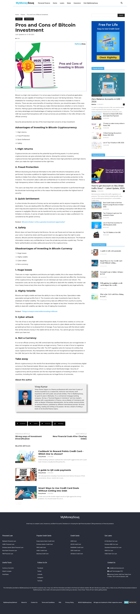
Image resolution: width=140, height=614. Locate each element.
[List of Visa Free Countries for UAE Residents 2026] (96, 225)
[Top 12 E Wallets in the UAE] (96, 234)
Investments (29, 19)
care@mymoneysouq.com (116, 568)
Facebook (40, 568)
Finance (23, 14)
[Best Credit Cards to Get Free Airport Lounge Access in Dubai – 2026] (96, 205)
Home (17, 14)
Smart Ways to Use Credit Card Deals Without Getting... (111, 262)
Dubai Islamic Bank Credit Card (45, 541)
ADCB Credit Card (76, 544)
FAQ (60, 602)
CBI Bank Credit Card (77, 553)
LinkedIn (39, 574)
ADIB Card (73, 541)
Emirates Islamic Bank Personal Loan (12, 547)
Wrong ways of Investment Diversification (28, 437)
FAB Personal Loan (7, 553)
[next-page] (20, 503)
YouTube (39, 580)
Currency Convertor (8, 568)
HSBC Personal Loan (8, 544)
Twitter (39, 571)
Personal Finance (96, 95)
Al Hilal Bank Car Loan (111, 541)
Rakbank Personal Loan (9, 541)
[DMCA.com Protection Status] (130, 605)
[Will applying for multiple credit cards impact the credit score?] (95, 285)
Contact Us (34, 602)
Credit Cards (19, 462)
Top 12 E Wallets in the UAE (112, 232)
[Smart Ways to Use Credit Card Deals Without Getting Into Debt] (26, 492)
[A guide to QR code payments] (26, 474)
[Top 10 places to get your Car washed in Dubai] (96, 215)
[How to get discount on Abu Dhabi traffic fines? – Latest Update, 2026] (108, 171)
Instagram (40, 577)
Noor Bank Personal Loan (9, 550)
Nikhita (94, 104)
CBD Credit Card (75, 550)
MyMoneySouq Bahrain (10, 602)
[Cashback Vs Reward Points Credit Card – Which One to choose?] (26, 455)
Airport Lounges (6, 571)
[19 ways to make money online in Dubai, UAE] (96, 125)
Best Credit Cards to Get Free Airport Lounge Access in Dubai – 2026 (113, 205)
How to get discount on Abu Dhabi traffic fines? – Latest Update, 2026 (108, 187)
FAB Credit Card (41, 547)
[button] (122, 3)
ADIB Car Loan (109, 550)
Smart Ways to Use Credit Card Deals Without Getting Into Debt (58, 489)
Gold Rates (5, 574)
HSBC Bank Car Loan (111, 553)
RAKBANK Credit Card (77, 547)
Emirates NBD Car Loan (111, 544)
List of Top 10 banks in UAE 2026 (113, 142)
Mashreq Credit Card (42, 553)
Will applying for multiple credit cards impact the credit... (111, 284)
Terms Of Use (90, 590)
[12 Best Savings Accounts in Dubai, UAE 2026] (96, 135)
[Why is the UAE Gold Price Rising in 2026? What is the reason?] (95, 296)
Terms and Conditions (48, 602)
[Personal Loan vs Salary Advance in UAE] (95, 274)
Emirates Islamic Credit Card (44, 544)
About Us (24, 602)
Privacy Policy (69, 602)
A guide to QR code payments (54, 470)
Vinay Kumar (41, 386)
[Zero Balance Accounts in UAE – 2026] (108, 85)
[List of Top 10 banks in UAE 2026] (96, 145)
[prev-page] (16, 503)
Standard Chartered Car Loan (113, 547)
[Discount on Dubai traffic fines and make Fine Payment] (96, 116)
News (93, 182)
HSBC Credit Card (41, 550)
